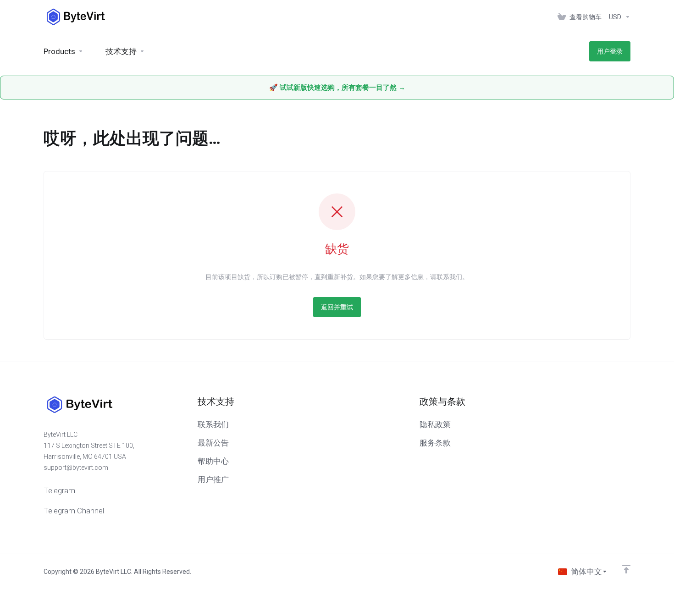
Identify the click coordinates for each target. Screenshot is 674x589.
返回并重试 (337, 307)
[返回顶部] (626, 569)
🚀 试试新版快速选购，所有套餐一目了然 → (337, 87)
